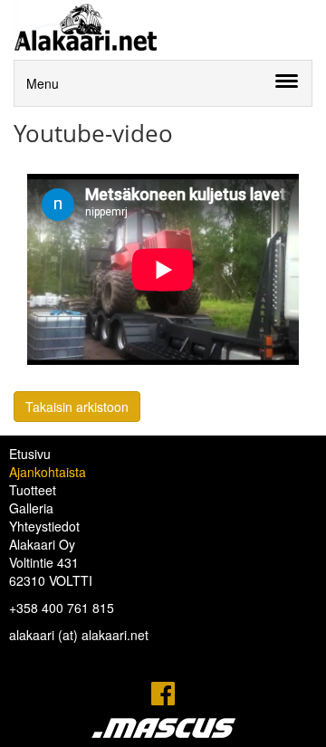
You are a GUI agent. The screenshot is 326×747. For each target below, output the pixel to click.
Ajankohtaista (47, 472)
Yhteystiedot (44, 526)
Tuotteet (32, 490)
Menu (42, 83)
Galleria (31, 508)
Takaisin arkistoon (77, 406)
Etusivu (30, 454)
